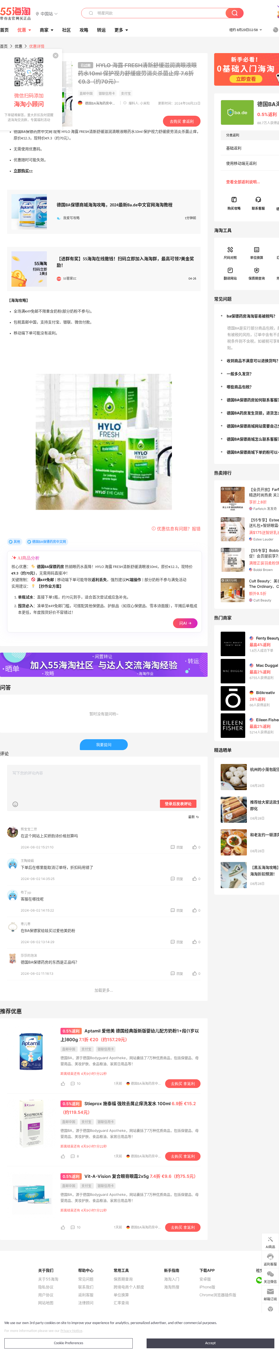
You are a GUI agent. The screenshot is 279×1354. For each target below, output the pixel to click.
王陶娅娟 (27, 861)
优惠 (21, 30)
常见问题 (85, 1279)
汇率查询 (121, 1303)
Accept (210, 1343)
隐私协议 (45, 1287)
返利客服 (85, 1295)
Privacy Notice (71, 1331)
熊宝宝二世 (29, 829)
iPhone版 (207, 1287)
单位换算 (256, 258)
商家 (44, 30)
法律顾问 (85, 1303)
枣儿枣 (26, 924)
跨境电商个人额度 (129, 1287)
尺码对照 (230, 258)
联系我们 (85, 1287)
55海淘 (15, 13)
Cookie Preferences (68, 1343)
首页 (4, 46)
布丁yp (26, 892)
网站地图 (45, 1303)
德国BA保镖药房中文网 (49, 542)
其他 (17, 542)
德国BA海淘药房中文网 (101, 103)
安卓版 (205, 1279)
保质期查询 (256, 278)
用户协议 (45, 1295)
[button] (46, 13)
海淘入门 (171, 1279)
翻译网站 (230, 278)
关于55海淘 (48, 1279)
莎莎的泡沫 (29, 955)
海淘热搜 (171, 1287)
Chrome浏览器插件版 (217, 1295)
